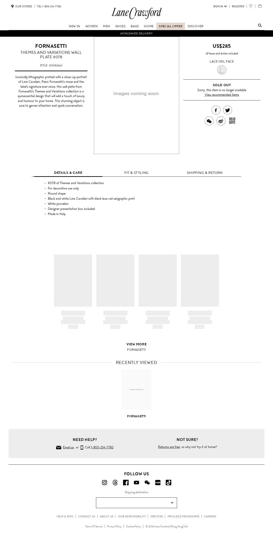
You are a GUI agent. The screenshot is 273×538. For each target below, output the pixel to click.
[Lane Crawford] (136, 18)
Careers (210, 516)
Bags (135, 26)
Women (92, 26)
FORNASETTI (51, 46)
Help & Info (65, 516)
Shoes (120, 26)
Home (149, 26)
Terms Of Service (93, 526)
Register (238, 6)
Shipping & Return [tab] (204, 172)
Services (157, 516)
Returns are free (169, 446)
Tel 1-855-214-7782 (49, 6)
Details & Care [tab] (68, 172)
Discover (195, 26)
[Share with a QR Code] (232, 120)
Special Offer (170, 26)
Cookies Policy (133, 526)
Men (106, 26)
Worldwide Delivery (136, 33)
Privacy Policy (114, 526)
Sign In (218, 6)
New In (74, 26)
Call (98, 447)
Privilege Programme (183, 516)
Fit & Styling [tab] (136, 172)
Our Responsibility (132, 516)
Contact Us (86, 516)
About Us (106, 516)
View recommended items (222, 94)
